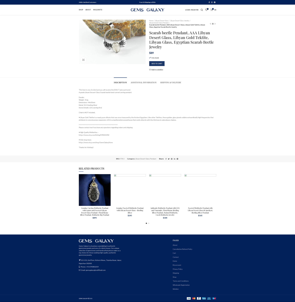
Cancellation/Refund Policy (182, 249)
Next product (215, 24)
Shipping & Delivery (170, 82)
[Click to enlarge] (83, 60)
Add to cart (157, 64)
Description (120, 82)
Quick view (109, 188)
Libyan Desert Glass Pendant (159, 23)
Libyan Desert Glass (161, 21)
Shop (174, 277)
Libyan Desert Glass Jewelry (179, 21)
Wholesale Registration (181, 285)
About (175, 245)
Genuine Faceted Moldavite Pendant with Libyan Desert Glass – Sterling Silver (130, 210)
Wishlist (176, 289)
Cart (174, 253)
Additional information (143, 82)
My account (177, 265)
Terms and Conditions (181, 281)
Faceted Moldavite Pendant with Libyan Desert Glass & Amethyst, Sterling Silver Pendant (200, 210)
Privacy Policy (178, 269)
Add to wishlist (157, 70)
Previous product (210, 24)
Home (151, 21)
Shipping (176, 273)
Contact (176, 257)
